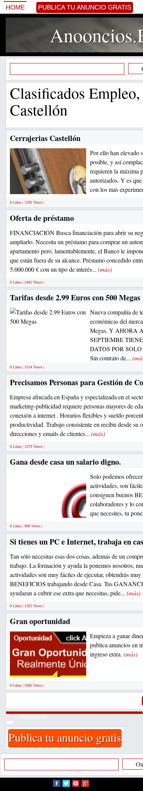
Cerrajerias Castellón (45, 138)
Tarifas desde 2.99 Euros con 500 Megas (75, 297)
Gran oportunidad (40, 621)
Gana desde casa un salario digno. (65, 461)
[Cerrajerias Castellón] (69, 186)
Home (15, 7)
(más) (105, 269)
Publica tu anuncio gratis (84, 7)
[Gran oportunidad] (55, 669)
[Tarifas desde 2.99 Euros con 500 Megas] (48, 315)
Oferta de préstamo (42, 218)
